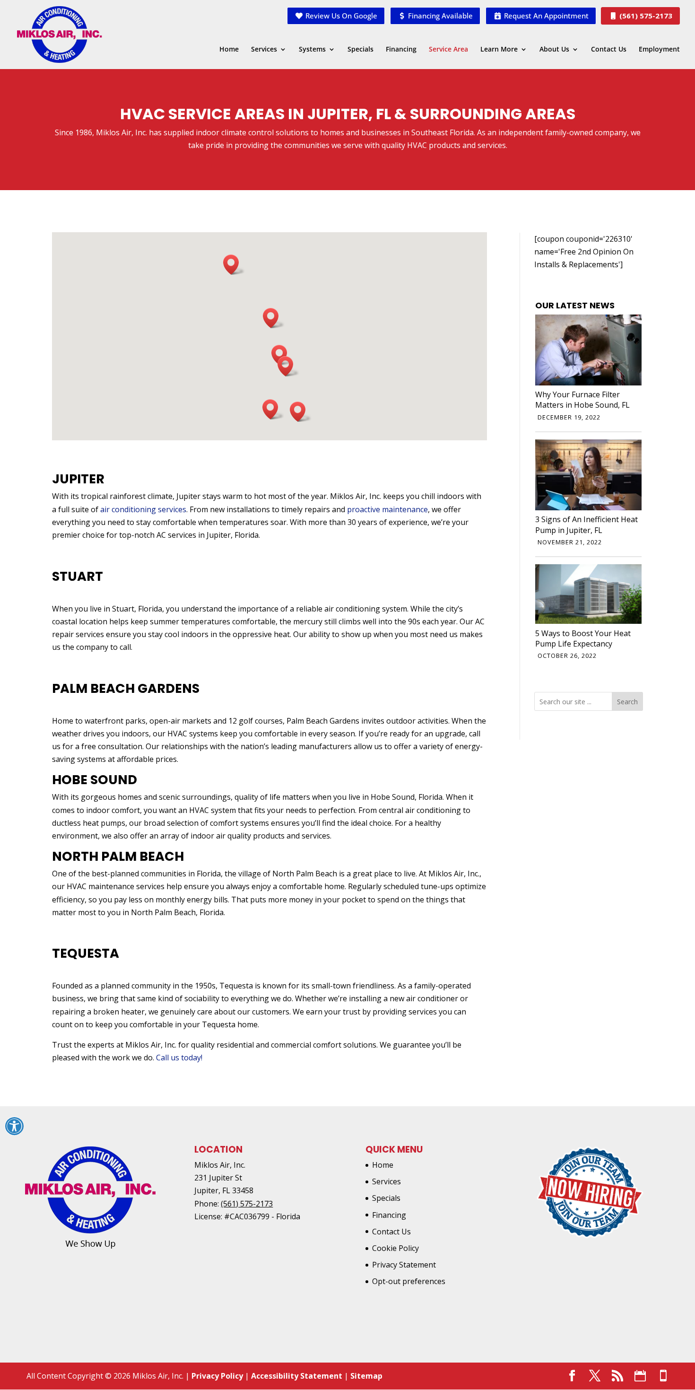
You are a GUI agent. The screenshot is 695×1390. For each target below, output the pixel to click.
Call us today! (179, 1057)
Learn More (499, 49)
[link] (588, 382)
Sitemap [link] (366, 1376)
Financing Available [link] (439, 15)
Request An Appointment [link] (545, 15)
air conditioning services (143, 509)
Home (229, 49)
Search (627, 701)
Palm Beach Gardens (126, 688)
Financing (401, 49)
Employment (659, 49)
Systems (312, 49)
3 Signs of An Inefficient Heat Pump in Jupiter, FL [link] (586, 524)
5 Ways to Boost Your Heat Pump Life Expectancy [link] (583, 638)
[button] (288, 366)
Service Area (448, 49)
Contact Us (608, 49)
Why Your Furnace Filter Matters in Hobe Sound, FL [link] (582, 399)
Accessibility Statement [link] (296, 1376)
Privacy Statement (404, 1264)
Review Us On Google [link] (340, 15)
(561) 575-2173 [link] (644, 15)
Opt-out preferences (408, 1281)
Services (264, 49)
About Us (554, 49)
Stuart (77, 576)
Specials (361, 49)
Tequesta (85, 953)
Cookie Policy (395, 1248)
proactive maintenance (387, 509)
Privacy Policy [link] (217, 1376)
